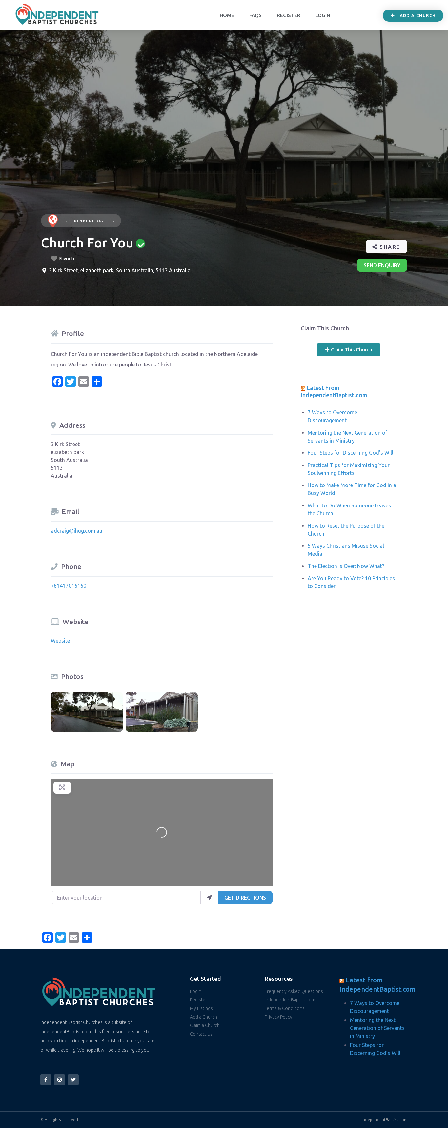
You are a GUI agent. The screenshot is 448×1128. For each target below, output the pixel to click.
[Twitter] (73, 1079)
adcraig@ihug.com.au (76, 531)
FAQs (255, 15)
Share (389, 247)
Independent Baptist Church (98, 221)
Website (60, 640)
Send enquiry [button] (382, 265)
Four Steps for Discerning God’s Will (350, 453)
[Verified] (140, 243)
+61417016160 (68, 586)
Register (288, 15)
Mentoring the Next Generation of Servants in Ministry (377, 1028)
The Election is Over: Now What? (346, 566)
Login (323, 15)
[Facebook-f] (45, 1079)
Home (227, 15)
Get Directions (245, 897)
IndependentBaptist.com (385, 1120)
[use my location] (209, 897)
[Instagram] (59, 1079)
